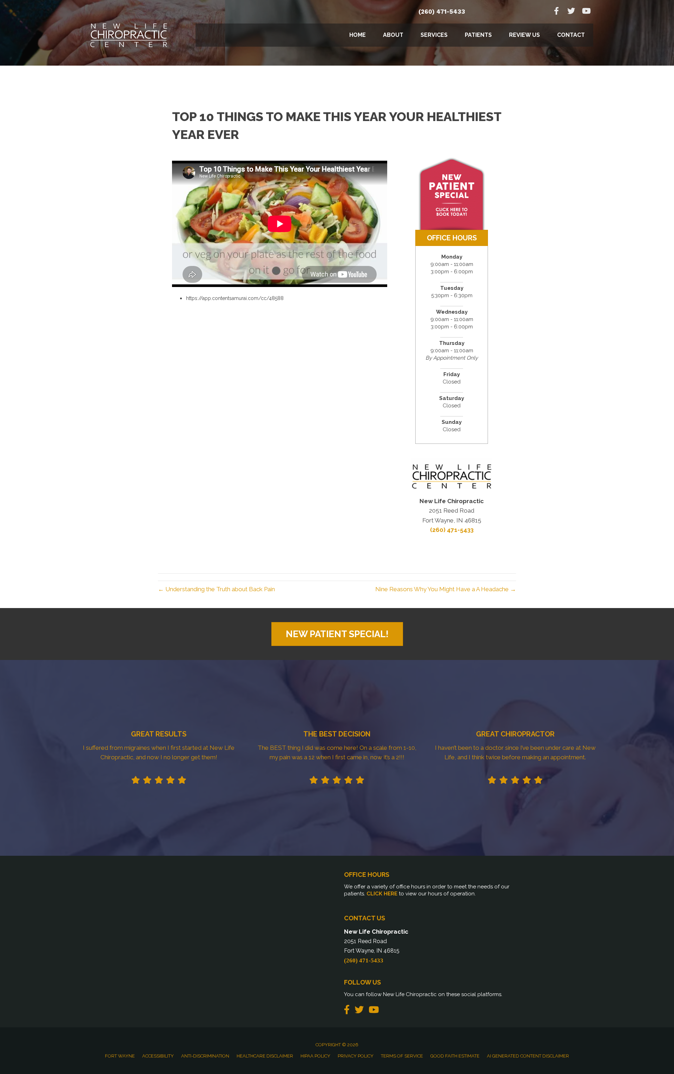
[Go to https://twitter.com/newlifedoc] (571, 11)
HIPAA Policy (315, 1056)
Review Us (524, 35)
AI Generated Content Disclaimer (528, 1056)
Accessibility (158, 1056)
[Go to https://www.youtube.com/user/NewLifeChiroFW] (586, 11)
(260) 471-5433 (441, 11)
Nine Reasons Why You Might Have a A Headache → (445, 589)
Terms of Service (402, 1056)
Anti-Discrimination (205, 1056)
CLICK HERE (381, 893)
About (393, 35)
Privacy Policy (356, 1056)
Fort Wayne (120, 1056)
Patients (478, 35)
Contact (571, 35)
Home (357, 35)
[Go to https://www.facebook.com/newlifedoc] (556, 11)
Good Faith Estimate (455, 1056)
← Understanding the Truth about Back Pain (216, 589)
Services (434, 35)
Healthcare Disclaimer (265, 1056)
